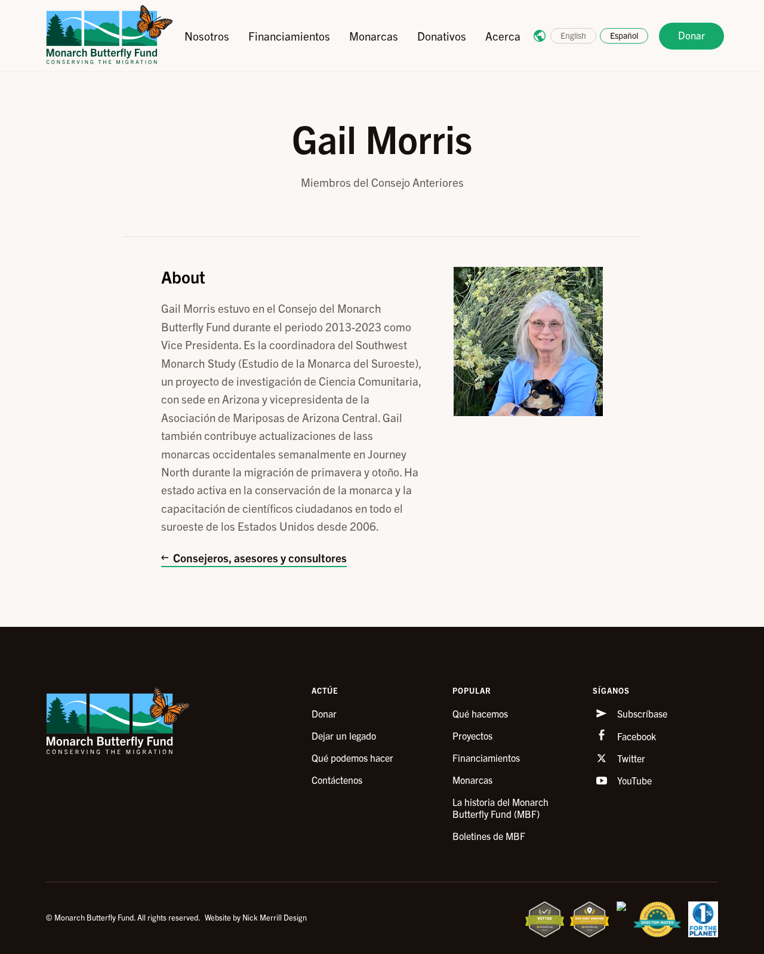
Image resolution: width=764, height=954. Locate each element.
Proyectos (472, 735)
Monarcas (373, 36)
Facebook (635, 736)
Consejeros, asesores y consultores (260, 557)
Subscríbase (641, 713)
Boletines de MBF (488, 836)
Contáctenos (337, 780)
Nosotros (206, 36)
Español (624, 35)
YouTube (633, 780)
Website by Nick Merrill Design (256, 917)
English (573, 35)
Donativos (441, 36)
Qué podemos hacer (352, 758)
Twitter (630, 758)
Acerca (502, 36)
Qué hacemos (480, 713)
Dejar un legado (344, 735)
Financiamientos (289, 36)
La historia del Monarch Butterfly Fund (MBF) (500, 808)
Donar (691, 35)
